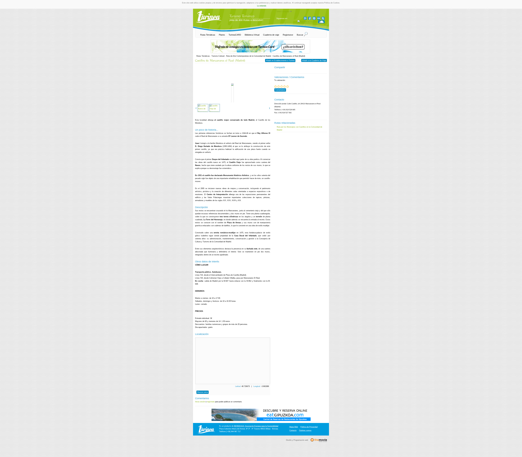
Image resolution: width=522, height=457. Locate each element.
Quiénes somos (305, 430)
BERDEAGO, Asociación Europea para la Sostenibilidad (256, 426)
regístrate (211, 402)
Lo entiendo (261, 6)
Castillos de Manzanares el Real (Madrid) (289, 56)
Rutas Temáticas (203, 56)
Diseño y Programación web (297, 440)
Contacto (292, 430)
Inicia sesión (200, 402)
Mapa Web (293, 427)
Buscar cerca (202, 392)
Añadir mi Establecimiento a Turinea (280, 60)
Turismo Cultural (218, 56)
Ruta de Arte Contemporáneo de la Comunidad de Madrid (248, 56)
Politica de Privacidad (309, 427)
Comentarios (280, 90)
